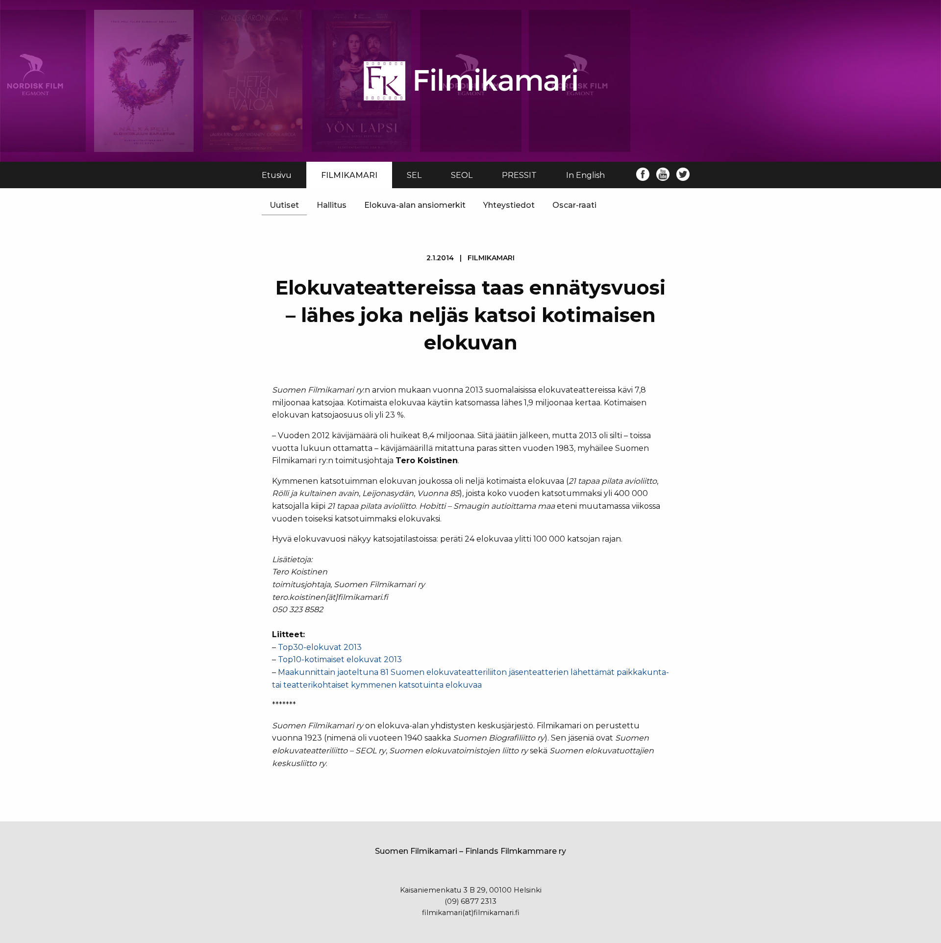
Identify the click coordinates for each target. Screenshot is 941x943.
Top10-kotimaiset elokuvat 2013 (340, 659)
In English (585, 175)
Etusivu (277, 175)
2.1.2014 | (470, 257)
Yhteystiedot (509, 205)
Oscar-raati (574, 205)
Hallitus (332, 205)
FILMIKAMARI (349, 175)
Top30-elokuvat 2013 (320, 647)
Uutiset (284, 205)
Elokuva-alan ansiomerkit (415, 205)
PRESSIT (519, 175)
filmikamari (491, 257)
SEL (414, 175)
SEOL (461, 175)
